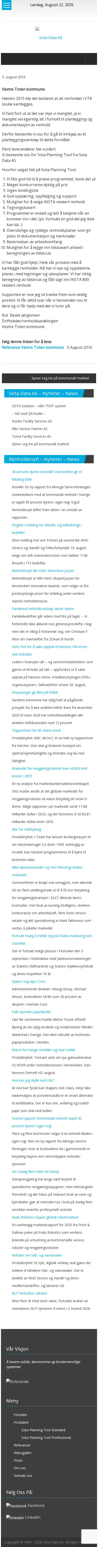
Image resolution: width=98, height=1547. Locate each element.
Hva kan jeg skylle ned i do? (33, 1080)
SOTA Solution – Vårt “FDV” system (39, 406)
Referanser (22, 1445)
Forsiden (20, 1414)
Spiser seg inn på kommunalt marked (60, 378)
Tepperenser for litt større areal (36, 730)
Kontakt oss (23, 1475)
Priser (18, 1460)
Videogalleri (22, 1452)
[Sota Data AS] (7, 59)
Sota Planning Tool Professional (46, 1437)
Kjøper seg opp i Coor (29, 981)
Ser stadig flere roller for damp (35, 1171)
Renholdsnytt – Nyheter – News (44, 459)
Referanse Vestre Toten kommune (33, 347)
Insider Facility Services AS (32, 421)
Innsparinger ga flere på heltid (35, 692)
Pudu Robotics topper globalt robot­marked (45, 1217)
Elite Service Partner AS (30, 428)
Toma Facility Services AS (31, 436)
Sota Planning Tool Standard (43, 1430)
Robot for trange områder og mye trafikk (43, 1050)
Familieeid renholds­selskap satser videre (43, 608)
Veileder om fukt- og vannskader (37, 1255)
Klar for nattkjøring (26, 829)
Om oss (20, 1468)
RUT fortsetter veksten (29, 1293)
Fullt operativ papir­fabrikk (31, 1012)
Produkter (21, 1422)
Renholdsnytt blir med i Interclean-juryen (43, 570)
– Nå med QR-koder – (29, 413)
